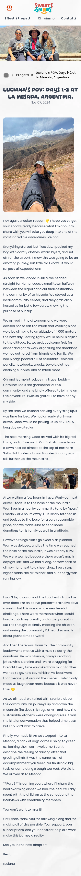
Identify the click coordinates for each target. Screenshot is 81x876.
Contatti (68, 18)
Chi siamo (46, 18)
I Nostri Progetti (18, 18)
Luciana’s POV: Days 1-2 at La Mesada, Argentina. (56, 75)
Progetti (22, 75)
